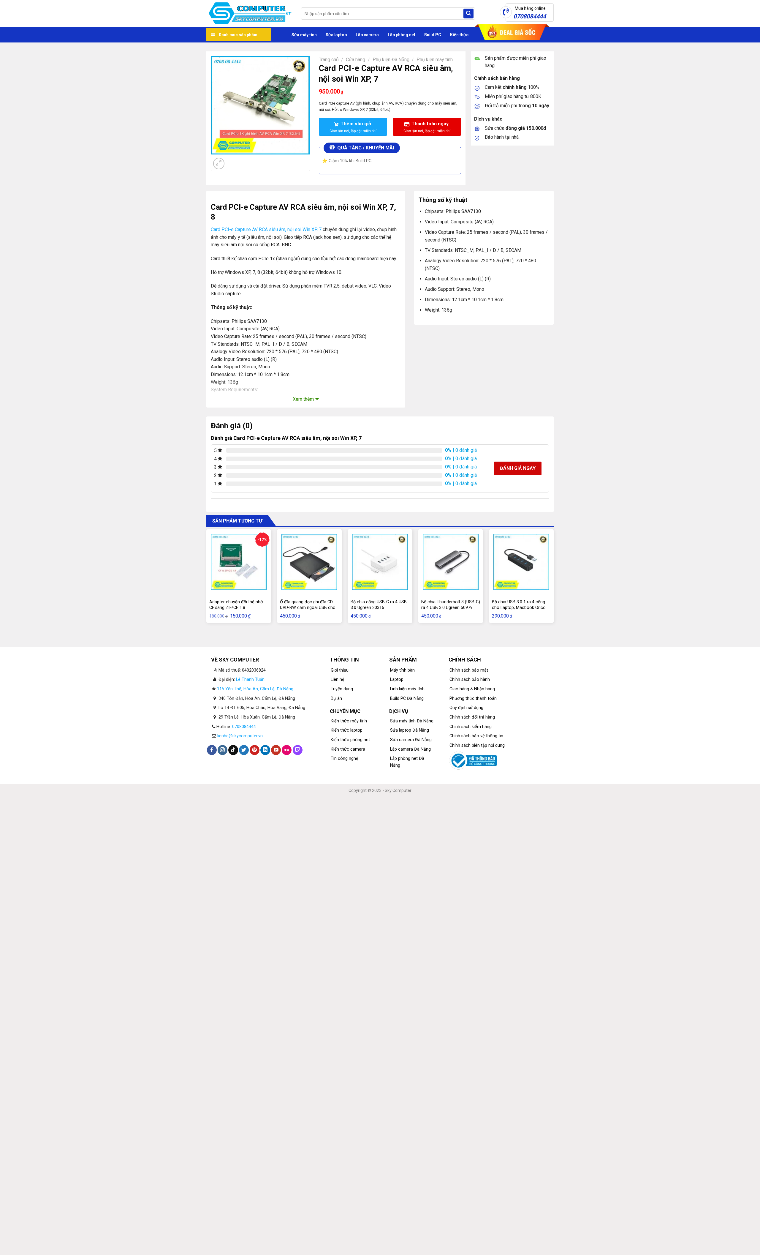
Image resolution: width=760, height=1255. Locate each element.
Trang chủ (329, 59)
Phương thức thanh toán (473, 698)
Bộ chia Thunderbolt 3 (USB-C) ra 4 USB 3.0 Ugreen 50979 (450, 604)
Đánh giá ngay (518, 468)
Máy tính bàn (402, 670)
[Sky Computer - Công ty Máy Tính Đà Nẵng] (249, 13)
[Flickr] (287, 750)
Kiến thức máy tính (349, 721)
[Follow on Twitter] (244, 750)
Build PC (432, 34)
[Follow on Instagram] (222, 750)
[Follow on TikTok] (233, 750)
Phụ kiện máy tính (435, 59)
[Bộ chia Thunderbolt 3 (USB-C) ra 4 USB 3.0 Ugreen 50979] (451, 562)
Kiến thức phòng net (350, 739)
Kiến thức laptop (346, 730)
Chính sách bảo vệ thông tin (476, 735)
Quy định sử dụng (466, 707)
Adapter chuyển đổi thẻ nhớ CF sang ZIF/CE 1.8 (236, 604)
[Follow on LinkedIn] (265, 750)
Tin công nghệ (344, 758)
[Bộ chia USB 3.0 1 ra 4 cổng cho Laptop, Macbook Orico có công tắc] (521, 562)
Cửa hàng (355, 59)
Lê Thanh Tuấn (250, 679)
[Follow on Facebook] (212, 750)
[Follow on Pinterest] (254, 750)
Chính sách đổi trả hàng (472, 717)
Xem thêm (303, 399)
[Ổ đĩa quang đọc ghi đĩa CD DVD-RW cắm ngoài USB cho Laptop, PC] (309, 562)
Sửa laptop (336, 34)
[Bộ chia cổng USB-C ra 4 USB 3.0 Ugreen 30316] (380, 562)
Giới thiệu (340, 670)
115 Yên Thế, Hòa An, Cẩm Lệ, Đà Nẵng (255, 689)
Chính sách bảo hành (469, 679)
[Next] (233, 160)
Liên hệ (337, 679)
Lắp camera (367, 34)
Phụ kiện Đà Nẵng (391, 59)
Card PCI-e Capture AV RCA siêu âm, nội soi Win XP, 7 (267, 229)
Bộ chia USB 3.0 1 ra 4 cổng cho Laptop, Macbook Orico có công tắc (519, 607)
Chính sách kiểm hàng (470, 726)
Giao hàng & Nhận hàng (472, 689)
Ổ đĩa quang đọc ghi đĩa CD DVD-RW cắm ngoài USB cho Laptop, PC (307, 607)
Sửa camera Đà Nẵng (411, 739)
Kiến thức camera (348, 749)
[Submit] (468, 14)
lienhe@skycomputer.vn (240, 735)
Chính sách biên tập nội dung (477, 745)
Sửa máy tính (304, 34)
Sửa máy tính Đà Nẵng (411, 721)
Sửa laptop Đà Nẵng (409, 730)
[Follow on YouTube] (276, 750)
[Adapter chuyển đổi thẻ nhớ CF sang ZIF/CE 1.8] (239, 562)
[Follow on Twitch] (298, 750)
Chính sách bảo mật (468, 670)
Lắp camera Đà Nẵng (410, 749)
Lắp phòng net (401, 34)
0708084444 (244, 726)
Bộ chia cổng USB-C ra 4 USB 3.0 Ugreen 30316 (379, 604)
